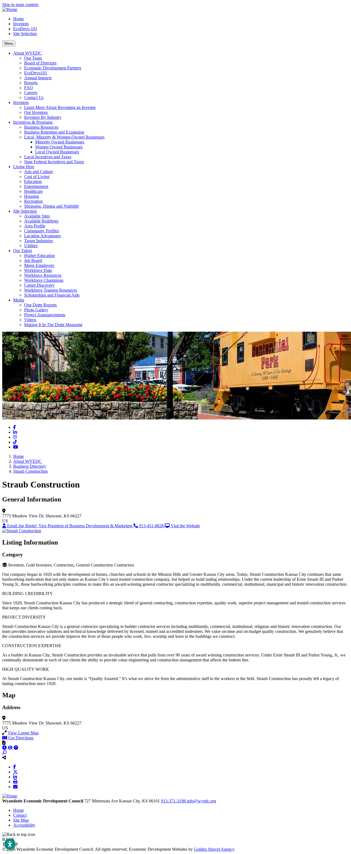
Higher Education (39, 255)
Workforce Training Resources (50, 290)
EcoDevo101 (35, 73)
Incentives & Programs (33, 122)
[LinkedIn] (15, 776)
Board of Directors (40, 63)
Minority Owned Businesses (59, 142)
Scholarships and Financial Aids (52, 295)
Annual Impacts (38, 77)
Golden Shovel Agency (214, 849)
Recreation (33, 201)
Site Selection (25, 33)
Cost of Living (36, 176)
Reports (31, 82)
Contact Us (34, 97)
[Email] (15, 786)
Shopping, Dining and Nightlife (51, 206)
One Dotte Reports (40, 305)
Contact (20, 815)
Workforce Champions (43, 280)
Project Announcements (44, 314)
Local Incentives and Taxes (47, 156)
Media (18, 300)
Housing (31, 196)
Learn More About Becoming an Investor (60, 107)
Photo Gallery (36, 310)
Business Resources (41, 127)
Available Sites (37, 216)
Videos (30, 319)
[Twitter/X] (15, 772)
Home (18, 18)
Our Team (33, 58)
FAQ (28, 87)
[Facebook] (14, 767)
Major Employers (39, 265)
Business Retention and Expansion (54, 132)
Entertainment (36, 186)
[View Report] (11, 747)
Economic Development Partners (52, 68)
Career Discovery (39, 285)
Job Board (33, 260)
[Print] (15, 781)
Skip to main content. (20, 4)
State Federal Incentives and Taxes (54, 161)
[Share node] (4, 757)
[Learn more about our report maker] (16, 747)
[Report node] (3, 742)
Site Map (21, 820)
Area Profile (34, 226)
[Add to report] (5, 747)
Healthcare (33, 191)
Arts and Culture (38, 171)
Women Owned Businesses (59, 147)
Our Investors (36, 112)
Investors (21, 23)
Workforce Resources (42, 275)
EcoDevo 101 (25, 28)
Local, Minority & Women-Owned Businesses (64, 137)
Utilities (31, 245)
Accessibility (24, 825)
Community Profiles (41, 231)
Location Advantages (42, 235)
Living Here (23, 166)
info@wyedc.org (201, 801)
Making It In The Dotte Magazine (53, 324)
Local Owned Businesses (57, 152)
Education (33, 181)
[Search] (4, 752)
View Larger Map (23, 733)
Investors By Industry (42, 117)
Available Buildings (41, 221)
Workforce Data (38, 270)
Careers (30, 92)
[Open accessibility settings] (9, 844)
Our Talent (22, 250)
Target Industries (38, 240)
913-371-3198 (174, 801)
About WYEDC (27, 53)
